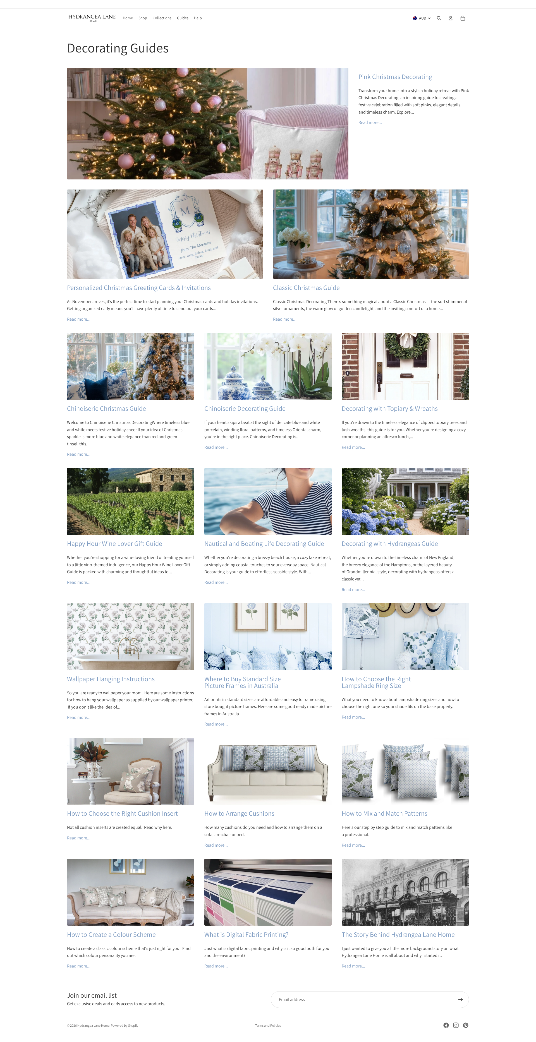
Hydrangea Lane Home (93, 1025)
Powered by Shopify (124, 1025)
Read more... (370, 122)
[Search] (439, 18)
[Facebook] (446, 1025)
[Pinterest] (465, 1025)
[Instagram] (456, 1025)
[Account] (450, 18)
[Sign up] (460, 999)
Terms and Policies (268, 1025)
